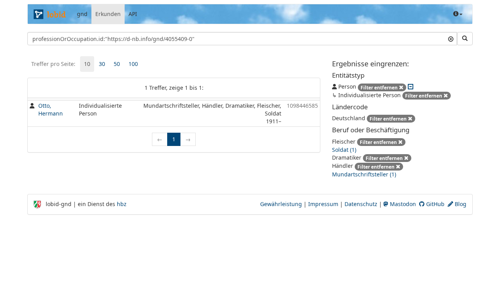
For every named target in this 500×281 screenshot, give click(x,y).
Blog (459, 204)
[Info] (457, 14)
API (133, 14)
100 (133, 64)
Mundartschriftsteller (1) (364, 174)
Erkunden (108, 14)
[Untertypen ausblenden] (410, 86)
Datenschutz (361, 204)
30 (102, 64)
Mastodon (402, 204)
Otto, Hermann (50, 109)
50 (117, 64)
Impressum (323, 204)
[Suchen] (465, 38)
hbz (122, 204)
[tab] (87, 64)
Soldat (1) (344, 149)
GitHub (435, 204)
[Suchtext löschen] (451, 38)
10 (87, 64)
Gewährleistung (281, 204)
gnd (82, 14)
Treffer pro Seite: (53, 64)
